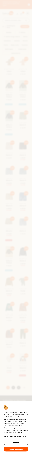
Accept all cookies (16, 449)
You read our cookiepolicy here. (15, 436)
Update (16, 442)
